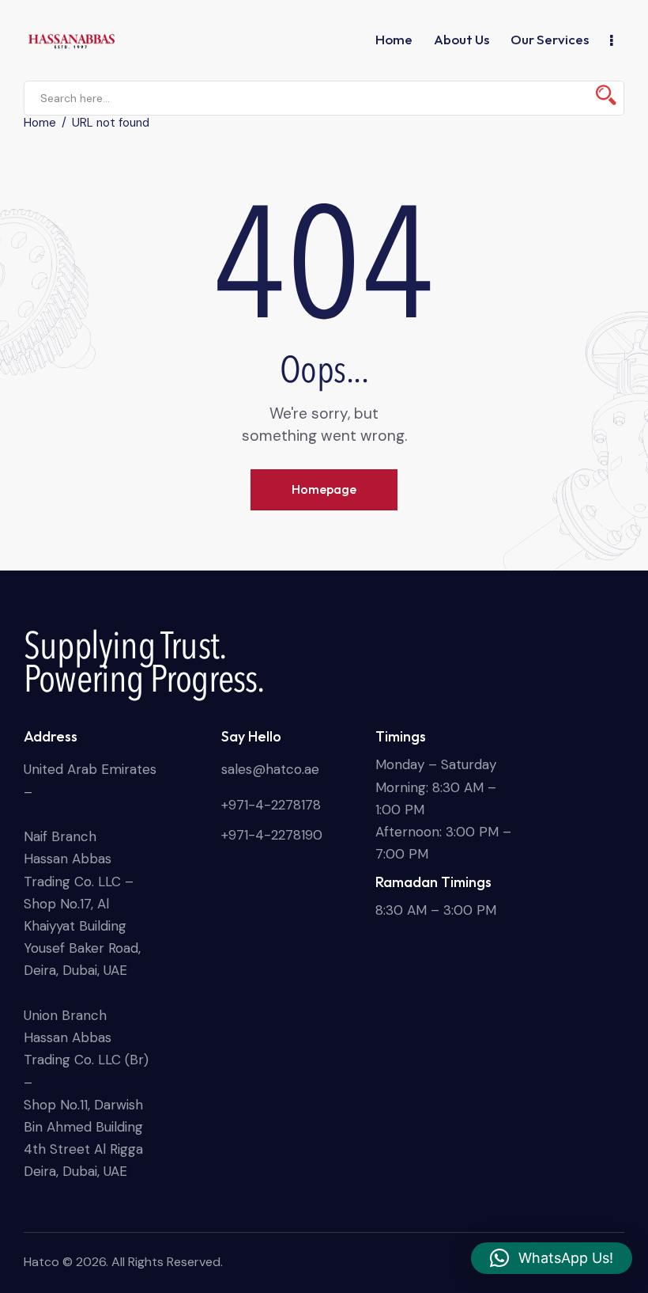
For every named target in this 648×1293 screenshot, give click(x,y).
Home (40, 123)
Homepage (324, 489)
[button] (551, 1258)
